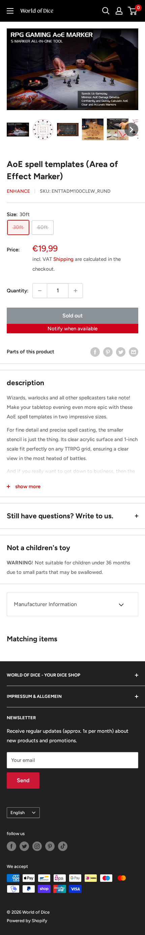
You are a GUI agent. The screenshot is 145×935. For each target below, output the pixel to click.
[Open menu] (10, 11)
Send (23, 780)
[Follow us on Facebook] (11, 846)
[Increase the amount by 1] (75, 291)
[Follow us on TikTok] (62, 846)
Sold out (72, 315)
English (17, 812)
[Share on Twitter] (120, 352)
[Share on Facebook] (95, 352)
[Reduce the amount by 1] (40, 291)
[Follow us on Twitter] (24, 846)
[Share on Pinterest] (108, 352)
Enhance (18, 191)
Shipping (63, 259)
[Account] (119, 11)
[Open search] (106, 11)
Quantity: (17, 291)
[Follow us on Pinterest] (50, 846)
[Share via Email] (133, 352)
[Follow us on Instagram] (37, 846)
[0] (132, 11)
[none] (18, 130)
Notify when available (72, 329)
